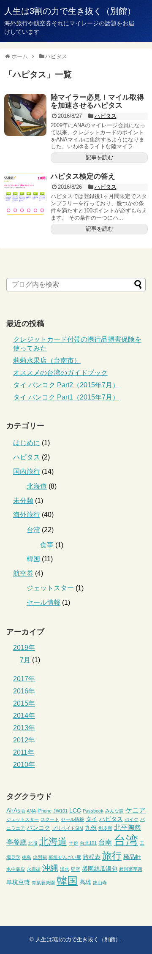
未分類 (23, 500)
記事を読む (99, 157)
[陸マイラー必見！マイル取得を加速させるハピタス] (25, 115)
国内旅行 (26, 471)
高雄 (85, 882)
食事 (47, 545)
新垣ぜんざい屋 (65, 857)
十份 (73, 842)
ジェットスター (50, 588)
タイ (92, 818)
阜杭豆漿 (18, 882)
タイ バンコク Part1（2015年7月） (66, 397)
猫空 (75, 869)
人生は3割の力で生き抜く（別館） (70, 11)
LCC (75, 810)
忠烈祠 (40, 857)
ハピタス (106, 116)
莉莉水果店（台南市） (47, 360)
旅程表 (91, 856)
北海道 (37, 486)
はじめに (26, 442)
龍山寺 (100, 882)
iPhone (45, 810)
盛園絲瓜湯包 (99, 868)
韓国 (33, 559)
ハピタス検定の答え (83, 176)
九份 (91, 827)
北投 (33, 842)
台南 (105, 842)
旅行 (112, 856)
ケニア (135, 810)
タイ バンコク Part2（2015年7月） (66, 385)
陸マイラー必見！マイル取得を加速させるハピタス (97, 101)
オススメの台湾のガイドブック (60, 372)
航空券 (23, 573)
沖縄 (50, 867)
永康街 (34, 869)
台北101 (88, 842)
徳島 (26, 857)
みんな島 (114, 810)
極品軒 (132, 856)
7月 (25, 659)
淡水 (64, 869)
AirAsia (15, 810)
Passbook (93, 810)
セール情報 (43, 602)
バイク (131, 819)
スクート (50, 819)
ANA (31, 810)
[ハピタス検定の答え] (25, 194)
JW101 (60, 810)
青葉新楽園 (43, 882)
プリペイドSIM (67, 828)
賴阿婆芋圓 (130, 869)
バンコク (38, 827)
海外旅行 (26, 514)
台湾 (33, 529)
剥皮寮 (105, 828)
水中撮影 (15, 869)
